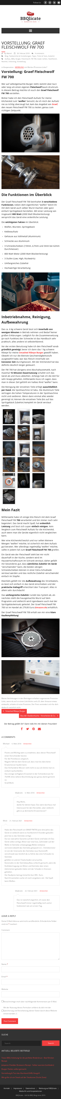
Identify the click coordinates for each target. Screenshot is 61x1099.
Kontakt (7, 1088)
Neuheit (4, 61)
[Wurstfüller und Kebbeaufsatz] (8, 465)
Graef (39, 59)
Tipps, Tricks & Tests (39, 56)
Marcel (9, 53)
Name (4, 964)
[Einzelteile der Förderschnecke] (23, 433)
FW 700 (33, 59)
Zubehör (51, 56)
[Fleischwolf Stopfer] (8, 449)
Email (4, 976)
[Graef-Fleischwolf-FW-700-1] (8, 417)
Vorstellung (21, 61)
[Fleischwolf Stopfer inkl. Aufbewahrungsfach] (38, 449)
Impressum (17, 1088)
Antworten (27, 744)
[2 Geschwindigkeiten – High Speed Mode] (23, 449)
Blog (6, 56)
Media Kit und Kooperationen (30, 1091)
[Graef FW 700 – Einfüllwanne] (38, 417)
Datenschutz (30, 1088)
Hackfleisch (52, 59)
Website (4, 989)
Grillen (44, 59)
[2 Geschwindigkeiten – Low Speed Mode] (23, 417)
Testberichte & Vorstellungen (20, 56)
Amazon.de (41, 607)
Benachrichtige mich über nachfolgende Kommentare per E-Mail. (30, 1001)
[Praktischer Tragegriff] (38, 481)
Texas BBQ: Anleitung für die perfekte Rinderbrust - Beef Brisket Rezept (27, 1059)
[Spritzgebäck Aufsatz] (38, 465)
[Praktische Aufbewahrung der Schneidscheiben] (8, 497)
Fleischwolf (25, 59)
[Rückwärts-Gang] (38, 433)
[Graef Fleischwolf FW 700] (8, 481)
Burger (18, 59)
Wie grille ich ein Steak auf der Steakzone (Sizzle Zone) (23, 1077)
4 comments (39, 53)
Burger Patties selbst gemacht (13, 1069)
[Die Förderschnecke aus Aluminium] (8, 433)
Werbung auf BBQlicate (48, 1088)
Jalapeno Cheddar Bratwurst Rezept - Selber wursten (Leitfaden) (27, 1065)
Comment (5, 930)
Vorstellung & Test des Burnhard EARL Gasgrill (20, 1073)
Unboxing (12, 61)
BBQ (13, 59)
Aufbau (7, 59)
